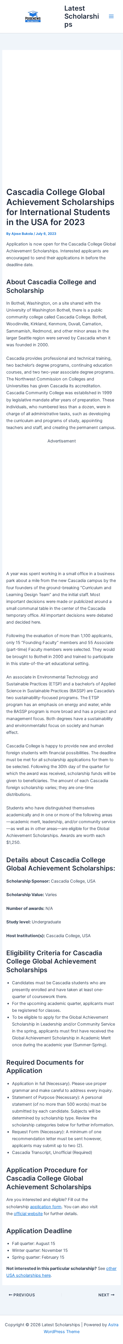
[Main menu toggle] (111, 16)
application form (45, 1206)
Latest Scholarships (81, 16)
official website (28, 1213)
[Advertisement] (61, 121)
